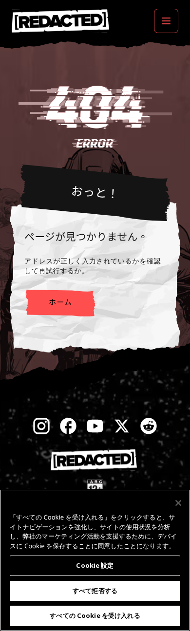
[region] (95, 560)
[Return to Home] (60, 21)
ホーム (60, 302)
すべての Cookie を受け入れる (95, 615)
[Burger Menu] (166, 21)
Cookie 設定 (95, 565)
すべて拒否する (95, 590)
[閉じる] (178, 503)
